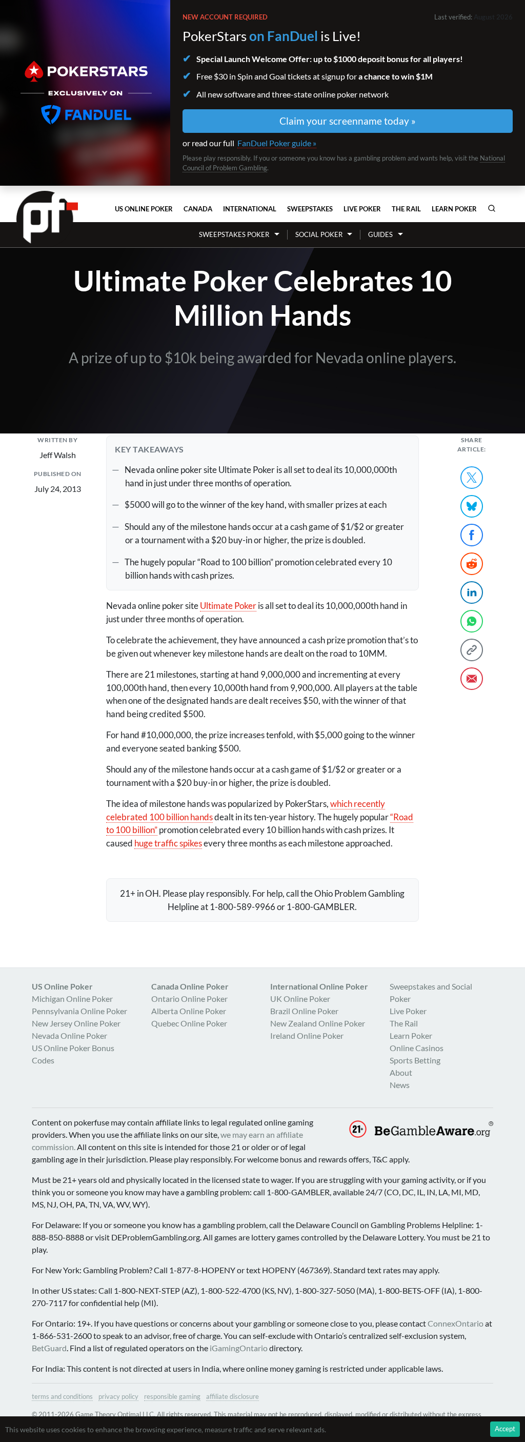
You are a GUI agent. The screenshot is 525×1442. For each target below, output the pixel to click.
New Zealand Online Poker (317, 1023)
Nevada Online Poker (69, 1035)
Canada (198, 209)
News (400, 1085)
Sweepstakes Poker (234, 234)
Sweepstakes (310, 209)
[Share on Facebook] (471, 535)
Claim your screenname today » (347, 121)
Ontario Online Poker (189, 998)
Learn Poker (454, 209)
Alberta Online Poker (188, 1011)
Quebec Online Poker (189, 1023)
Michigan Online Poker (72, 998)
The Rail (406, 209)
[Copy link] (471, 650)
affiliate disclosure (232, 1396)
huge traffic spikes (168, 843)
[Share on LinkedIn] (471, 592)
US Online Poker (144, 209)
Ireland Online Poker (307, 1035)
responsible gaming (172, 1396)
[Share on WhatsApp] (471, 621)
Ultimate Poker (228, 605)
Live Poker (362, 209)
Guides (380, 234)
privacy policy (118, 1396)
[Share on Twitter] (471, 477)
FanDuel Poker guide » (276, 143)
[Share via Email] (471, 678)
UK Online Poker (300, 998)
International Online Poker (319, 986)
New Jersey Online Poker (76, 1023)
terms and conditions (62, 1396)
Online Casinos (416, 1048)
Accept (505, 1429)
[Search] (491, 208)
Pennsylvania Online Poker (79, 1011)
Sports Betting (415, 1060)
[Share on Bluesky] (471, 506)
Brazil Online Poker (304, 1011)
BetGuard (49, 1348)
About (401, 1072)
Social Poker (318, 234)
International (249, 209)
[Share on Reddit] (471, 563)
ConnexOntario (455, 1323)
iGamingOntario (239, 1348)
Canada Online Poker (190, 986)
